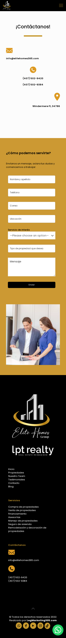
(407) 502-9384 (17, 581)
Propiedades (16, 472)
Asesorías (14, 517)
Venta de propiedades (22, 510)
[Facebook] (26, 625)
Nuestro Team (16, 476)
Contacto (13, 483)
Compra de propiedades (23, 507)
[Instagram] (40, 625)
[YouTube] (33, 625)
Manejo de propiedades (23, 520)
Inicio (11, 469)
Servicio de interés (19, 230)
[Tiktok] (47, 626)
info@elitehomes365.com (23, 560)
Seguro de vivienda (20, 524)
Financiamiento (17, 513)
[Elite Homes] (6, 5)
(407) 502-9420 (17, 577)
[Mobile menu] (61, 5)
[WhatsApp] (19, 625)
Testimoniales (16, 479)
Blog (11, 486)
